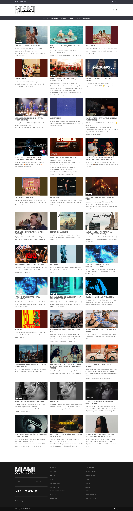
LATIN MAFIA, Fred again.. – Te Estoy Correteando (30, 365)
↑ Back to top (115, 509)
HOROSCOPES (54, 487)
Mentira (18, 329)
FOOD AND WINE (91, 495)
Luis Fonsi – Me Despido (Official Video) (100, 198)
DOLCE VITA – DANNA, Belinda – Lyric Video (66, 47)
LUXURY (88, 479)
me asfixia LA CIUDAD (59, 232)
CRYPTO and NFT (91, 475)
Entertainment (54, 18)
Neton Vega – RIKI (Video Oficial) (29, 264)
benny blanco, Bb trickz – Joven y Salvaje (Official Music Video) (101, 435)
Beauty (71, 18)
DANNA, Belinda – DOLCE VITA (27, 46)
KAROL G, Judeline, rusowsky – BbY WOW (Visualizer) (65, 298)
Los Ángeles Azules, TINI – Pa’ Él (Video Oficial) (29, 119)
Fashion (46, 18)
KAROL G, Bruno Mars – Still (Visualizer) (27, 298)
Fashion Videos (54, 495)
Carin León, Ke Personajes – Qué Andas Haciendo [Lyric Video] (100, 158)
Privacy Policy (19, 501)
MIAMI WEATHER (91, 499)
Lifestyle (63, 18)
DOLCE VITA (90, 46)
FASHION (53, 468)
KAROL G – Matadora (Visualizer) (29, 401)
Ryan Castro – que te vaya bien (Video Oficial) (99, 402)
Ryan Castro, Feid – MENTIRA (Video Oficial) (65, 330)
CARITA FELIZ (55, 118)
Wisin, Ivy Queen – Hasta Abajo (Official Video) (63, 80)
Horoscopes (86, 18)
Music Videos (54, 499)
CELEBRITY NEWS (91, 472)
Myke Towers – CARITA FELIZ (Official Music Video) (101, 119)
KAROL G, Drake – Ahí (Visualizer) (100, 297)
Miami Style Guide (66, 454)
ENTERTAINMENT (55, 483)
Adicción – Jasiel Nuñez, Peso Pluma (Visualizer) (66, 435)
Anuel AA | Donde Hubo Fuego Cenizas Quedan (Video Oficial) (28, 158)
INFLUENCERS (90, 468)
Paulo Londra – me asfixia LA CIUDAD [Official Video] (99, 233)
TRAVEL (88, 483)
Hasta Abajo (20, 79)
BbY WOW (54, 264)
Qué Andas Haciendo (24, 197)
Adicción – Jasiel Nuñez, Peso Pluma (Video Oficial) (31, 435)
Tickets (78, 18)
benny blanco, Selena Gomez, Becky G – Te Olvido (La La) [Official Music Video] (66, 366)
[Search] (116, 2)
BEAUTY (52, 475)
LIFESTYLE (53, 472)
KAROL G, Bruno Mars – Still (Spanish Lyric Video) (98, 265)
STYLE (52, 479)
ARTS (87, 491)
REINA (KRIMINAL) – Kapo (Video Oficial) (99, 365)
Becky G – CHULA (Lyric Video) (63, 157)
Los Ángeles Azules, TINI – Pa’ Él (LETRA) (99, 80)
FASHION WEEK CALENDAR (58, 491)
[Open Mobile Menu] (116, 10)
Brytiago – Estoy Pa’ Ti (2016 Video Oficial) (30, 233)
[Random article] (112, 2)
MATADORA (54, 401)
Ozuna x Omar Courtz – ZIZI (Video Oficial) (101, 330)
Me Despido (55, 197)
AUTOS (88, 487)
